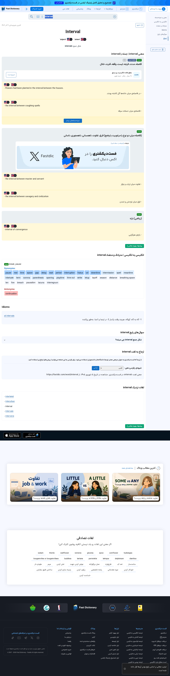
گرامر (93, 637)
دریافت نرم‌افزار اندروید (159, 641)
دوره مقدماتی (113, 569)
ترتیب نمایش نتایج (156, 49)
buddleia (67, 558)
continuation (11, 293)
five (12, 282)
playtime (60, 277)
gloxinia (90, 553)
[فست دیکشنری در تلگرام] (25, 638)
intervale (9, 410)
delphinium (119, 558)
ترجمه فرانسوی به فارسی (135, 641)
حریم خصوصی (66, 650)
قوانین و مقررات (66, 654)
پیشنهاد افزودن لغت (64, 646)
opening (50, 277)
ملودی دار (38, 564)
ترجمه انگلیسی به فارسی (135, 633)
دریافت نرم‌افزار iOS (160, 646)
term (18, 277)
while (79, 277)
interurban (10, 401)
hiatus (80, 272)
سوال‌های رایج (162, 34)
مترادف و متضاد (161, 26)
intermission (108, 272)
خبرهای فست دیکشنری (87, 650)
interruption (69, 272)
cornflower (113, 553)
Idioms (164, 30)
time (22, 272)
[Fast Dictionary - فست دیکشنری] (10, 9)
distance (113, 277)
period (59, 272)
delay (44, 272)
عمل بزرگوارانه (94, 564)
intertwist (9, 396)
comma (26, 277)
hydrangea (128, 553)
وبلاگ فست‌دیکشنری (88, 633)
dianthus (133, 558)
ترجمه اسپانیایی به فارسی (134, 646)
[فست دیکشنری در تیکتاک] (13, 638)
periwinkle (93, 558)
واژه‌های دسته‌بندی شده (87, 641)
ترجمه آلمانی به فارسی (135, 637)
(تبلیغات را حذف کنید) (117, 143)
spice (101, 553)
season (103, 277)
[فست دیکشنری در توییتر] (32, 638)
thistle (52, 553)
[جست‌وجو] (31, 16)
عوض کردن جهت (76, 564)
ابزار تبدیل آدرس (113, 654)
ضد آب (119, 564)
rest (15, 272)
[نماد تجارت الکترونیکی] (127, 608)
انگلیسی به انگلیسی (160, 22)
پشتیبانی (68, 633)
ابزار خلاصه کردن (113, 646)
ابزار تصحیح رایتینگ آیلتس (110, 658)
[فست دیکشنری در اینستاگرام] (38, 638)
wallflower (64, 553)
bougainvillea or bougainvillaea (46, 558)
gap (37, 272)
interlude (10, 277)
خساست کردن (85, 575)
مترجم (164, 637)
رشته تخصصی (96, 569)
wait (51, 272)
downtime (95, 272)
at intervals (9, 315)
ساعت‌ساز (132, 564)
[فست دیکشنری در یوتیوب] (19, 638)
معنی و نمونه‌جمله (161, 17)
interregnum (52, 282)
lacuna (41, 282)
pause (8, 272)
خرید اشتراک (163, 654)
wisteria (78, 553)
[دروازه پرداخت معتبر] (140, 608)
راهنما (69, 641)
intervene (9, 415)
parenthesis (38, 277)
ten (7, 282)
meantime (128, 272)
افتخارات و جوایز (89, 654)
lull (87, 272)
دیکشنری (164, 633)
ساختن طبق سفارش (44, 569)
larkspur (106, 558)
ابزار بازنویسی (114, 637)
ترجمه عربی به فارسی (136, 658)
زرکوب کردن (81, 569)
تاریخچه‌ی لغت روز (160, 658)
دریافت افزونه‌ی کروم (160, 650)
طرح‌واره (108, 564)
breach (20, 282)
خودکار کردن (128, 569)
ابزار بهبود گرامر (114, 633)
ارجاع (165, 38)
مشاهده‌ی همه (127, 468)
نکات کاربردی (90, 646)
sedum (40, 553)
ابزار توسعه (115, 641)
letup (87, 277)
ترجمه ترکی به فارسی (136, 654)
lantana (80, 558)
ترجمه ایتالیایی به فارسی (135, 650)
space (29, 272)
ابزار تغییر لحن (114, 650)
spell (119, 272)
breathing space (127, 277)
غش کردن (60, 564)
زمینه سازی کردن (64, 569)
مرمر (49, 564)
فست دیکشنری (18, 649)
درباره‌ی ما (68, 637)
